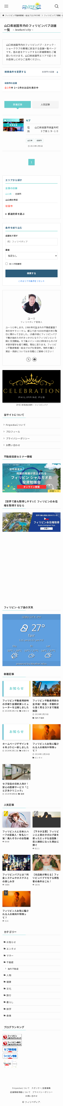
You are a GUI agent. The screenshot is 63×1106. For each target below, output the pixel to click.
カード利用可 (15, 263)
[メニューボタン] (6, 6)
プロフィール (13, 431)
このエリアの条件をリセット (31, 281)
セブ (28, 120)
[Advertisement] (31, 567)
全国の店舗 (11, 188)
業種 (7, 249)
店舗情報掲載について (20, 1092)
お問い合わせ (13, 445)
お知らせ (11, 942)
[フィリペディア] (31, 6)
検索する (31, 273)
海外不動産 (13, 968)
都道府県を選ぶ (16, 213)
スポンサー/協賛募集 (41, 1088)
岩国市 (39, 140)
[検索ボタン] (56, 6)
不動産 (10, 962)
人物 (8, 975)
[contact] (34, 359)
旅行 (8, 995)
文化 (8, 988)
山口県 (30, 140)
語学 (8, 1009)
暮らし (10, 1002)
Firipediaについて (16, 424)
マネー (10, 955)
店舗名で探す (11, 235)
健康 (8, 981)
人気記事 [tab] (45, 104)
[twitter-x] (28, 359)
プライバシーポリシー (18, 438)
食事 (8, 1015)
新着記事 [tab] (17, 104)
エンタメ (11, 948)
